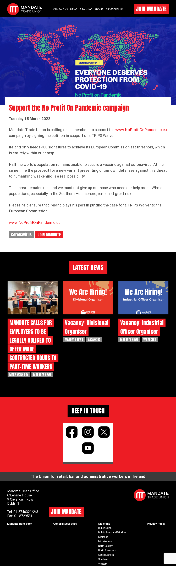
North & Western (107, 550)
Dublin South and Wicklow (112, 532)
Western (102, 563)
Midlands (103, 537)
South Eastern (106, 554)
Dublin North (105, 528)
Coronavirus (21, 235)
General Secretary (65, 523)
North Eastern (105, 545)
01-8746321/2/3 (25, 512)
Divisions (104, 523)
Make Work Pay (18, 374)
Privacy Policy (156, 523)
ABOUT (99, 9)
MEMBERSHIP (114, 9)
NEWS (73, 9)
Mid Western (105, 541)
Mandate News (42, 374)
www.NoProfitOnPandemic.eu (141, 130)
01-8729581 (23, 516)
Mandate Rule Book (19, 523)
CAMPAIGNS (60, 9)
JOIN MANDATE (151, 9)
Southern (103, 559)
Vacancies (94, 339)
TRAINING (86, 9)
